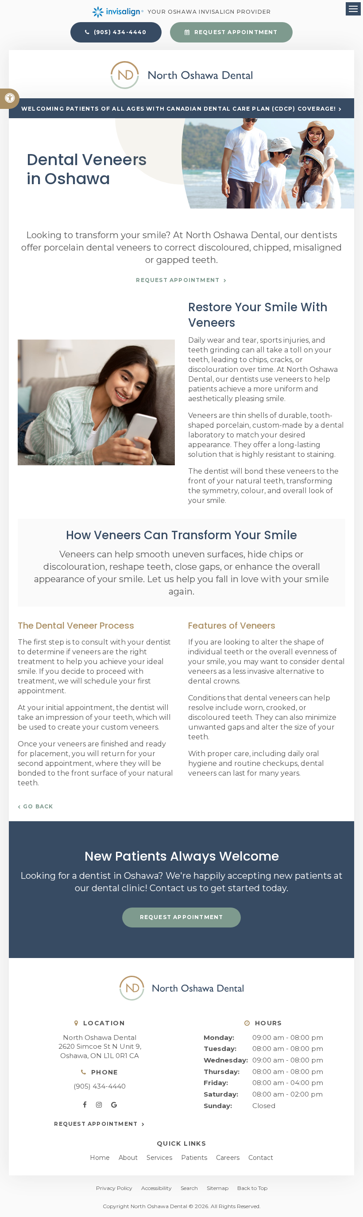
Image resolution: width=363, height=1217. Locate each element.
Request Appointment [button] (235, 32)
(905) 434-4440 (99, 1086)
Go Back (38, 806)
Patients (194, 1158)
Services (159, 1158)
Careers (227, 1158)
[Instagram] (100, 1105)
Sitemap (217, 1188)
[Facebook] (86, 1105)
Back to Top (252, 1188)
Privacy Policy (114, 1188)
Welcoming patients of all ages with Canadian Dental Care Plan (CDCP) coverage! (178, 108)
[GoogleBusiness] (114, 1105)
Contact (260, 1158)
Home (100, 1158)
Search (189, 1188)
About (128, 1158)
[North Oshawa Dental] (181, 86)
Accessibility (156, 1188)
